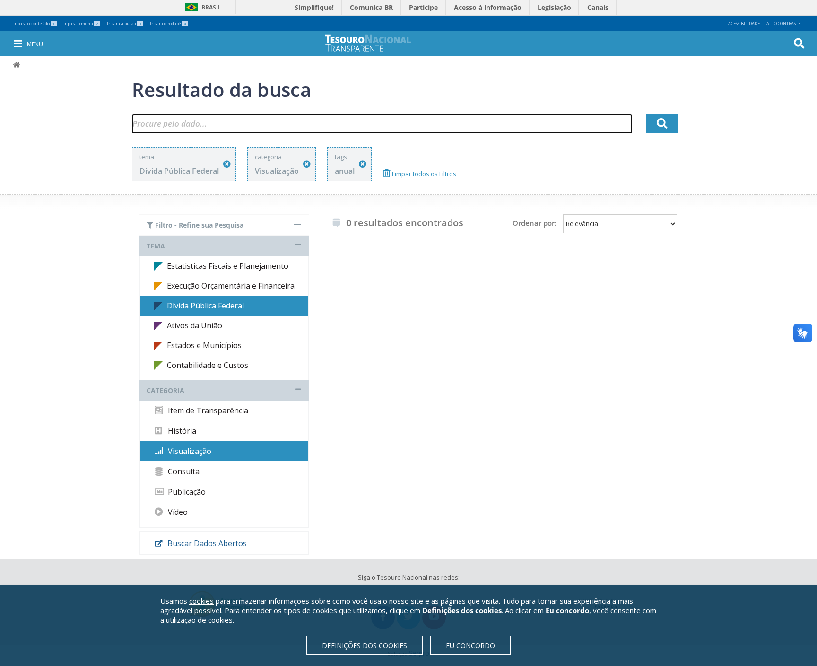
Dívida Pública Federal (205, 305)
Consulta (183, 471)
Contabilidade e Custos (207, 365)
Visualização (188, 451)
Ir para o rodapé (168, 23)
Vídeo (177, 512)
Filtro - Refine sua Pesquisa (198, 225)
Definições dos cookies (364, 645)
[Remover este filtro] (227, 164)
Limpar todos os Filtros (423, 174)
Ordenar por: (534, 223)
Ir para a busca (124, 23)
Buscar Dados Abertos (206, 543)
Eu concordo (470, 645)
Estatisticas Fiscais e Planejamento (227, 266)
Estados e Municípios (204, 345)
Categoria (165, 390)
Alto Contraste (783, 23)
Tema (156, 245)
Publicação (186, 492)
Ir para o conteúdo (34, 23)
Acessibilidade (744, 23)
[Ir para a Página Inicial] (374, 43)
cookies (201, 601)
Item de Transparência (207, 410)
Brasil (201, 7)
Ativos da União (194, 325)
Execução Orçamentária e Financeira (231, 286)
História (181, 431)
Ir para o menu (80, 23)
